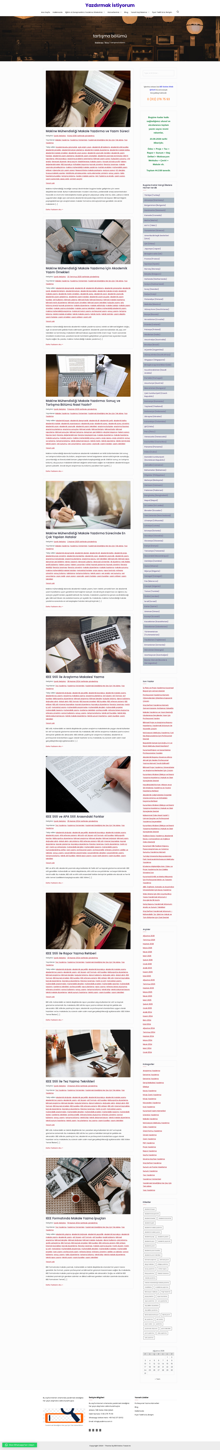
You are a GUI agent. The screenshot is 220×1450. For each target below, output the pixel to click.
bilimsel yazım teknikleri (97, 302)
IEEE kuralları (101, 701)
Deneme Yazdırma (151, 1074)
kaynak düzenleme (82, 704)
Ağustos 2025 (149, 980)
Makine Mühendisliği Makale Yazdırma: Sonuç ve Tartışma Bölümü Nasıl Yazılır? (83, 403)
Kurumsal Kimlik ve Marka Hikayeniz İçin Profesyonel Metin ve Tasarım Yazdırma (158, 879)
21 (163, 1367)
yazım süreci (120, 176)
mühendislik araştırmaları (77, 707)
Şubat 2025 (148, 1004)
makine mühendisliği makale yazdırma (81, 167)
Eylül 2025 (147, 976)
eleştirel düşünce (110, 432)
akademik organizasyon (70, 423)
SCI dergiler (120, 170)
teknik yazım (51, 444)
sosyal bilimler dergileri (96, 853)
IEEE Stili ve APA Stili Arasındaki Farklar (75, 817)
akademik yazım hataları (79, 297)
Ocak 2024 (147, 1052)
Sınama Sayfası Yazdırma (154, 1159)
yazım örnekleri (64, 317)
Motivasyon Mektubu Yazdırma (156, 1123)
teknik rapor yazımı (83, 856)
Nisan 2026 (147, 952)
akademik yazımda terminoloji (110, 156)
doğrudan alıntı (52, 701)
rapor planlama (88, 986)
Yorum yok (50, 183)
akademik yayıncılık (115, 294)
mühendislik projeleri (114, 707)
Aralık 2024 (147, 1012)
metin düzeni (117, 1246)
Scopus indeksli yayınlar (55, 173)
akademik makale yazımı (116, 693)
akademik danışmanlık (65, 288)
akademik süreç (86, 294)
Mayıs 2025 (147, 992)
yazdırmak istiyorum (151, 1328)
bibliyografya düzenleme (63, 698)
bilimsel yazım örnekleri (77, 302)
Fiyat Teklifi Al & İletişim (162, 12)
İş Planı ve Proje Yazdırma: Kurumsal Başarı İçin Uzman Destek (158, 689)
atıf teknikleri (102, 559)
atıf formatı (117, 696)
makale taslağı (112, 305)
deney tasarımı (71, 562)
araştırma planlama (54, 429)
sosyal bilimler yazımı (115, 853)
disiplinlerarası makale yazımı (90, 161)
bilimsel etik (112, 559)
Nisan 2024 (147, 1044)
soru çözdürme (162, 1301)
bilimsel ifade (83, 300)
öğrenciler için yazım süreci (63, 170)
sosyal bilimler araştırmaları (76, 853)
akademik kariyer (73, 291)
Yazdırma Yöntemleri (78, 140)
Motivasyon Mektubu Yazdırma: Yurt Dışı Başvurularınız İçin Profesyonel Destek (158, 735)
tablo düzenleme (72, 1254)
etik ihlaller (125, 562)
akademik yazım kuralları (152, 1250)
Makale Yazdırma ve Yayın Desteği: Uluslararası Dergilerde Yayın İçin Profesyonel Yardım (158, 715)
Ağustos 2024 (149, 1028)
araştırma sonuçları (71, 429)
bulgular (99, 1240)
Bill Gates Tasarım (122, 1446)
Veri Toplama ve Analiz (104, 176)
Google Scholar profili (111, 161)
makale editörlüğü (97, 305)
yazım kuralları (103, 576)
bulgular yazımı (113, 302)
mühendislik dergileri (96, 707)
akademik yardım (163, 1237)
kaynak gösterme (66, 305)
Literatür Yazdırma (151, 1115)
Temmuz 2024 (149, 1032)
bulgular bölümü (109, 698)
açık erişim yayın (84, 147)
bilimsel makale (88, 1240)
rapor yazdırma (149, 1301)
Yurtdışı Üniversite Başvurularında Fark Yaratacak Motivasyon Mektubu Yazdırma (158, 859)
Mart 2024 (147, 1048)
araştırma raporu (89, 559)
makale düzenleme (81, 305)
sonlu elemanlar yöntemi (97, 173)
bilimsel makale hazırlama (114, 300)
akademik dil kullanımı (101, 147)
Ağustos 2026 (149, 936)
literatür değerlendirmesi (67, 435)
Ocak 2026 (147, 964)
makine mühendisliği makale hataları (61, 570)
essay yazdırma (150, 1269)
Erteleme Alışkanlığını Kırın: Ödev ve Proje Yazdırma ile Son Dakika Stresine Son (158, 869)
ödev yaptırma (162, 1333)
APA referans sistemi (68, 835)
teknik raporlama (108, 441)
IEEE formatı (74, 701)
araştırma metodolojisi (55, 559)
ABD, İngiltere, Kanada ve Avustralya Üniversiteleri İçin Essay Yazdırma (158, 888)
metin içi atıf (101, 981)
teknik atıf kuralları (109, 713)
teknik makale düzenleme (75, 716)
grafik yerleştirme (53, 1243)
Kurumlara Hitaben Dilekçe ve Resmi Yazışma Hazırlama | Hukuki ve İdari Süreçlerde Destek (158, 777)
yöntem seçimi (76, 179)
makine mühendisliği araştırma (58, 311)
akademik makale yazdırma (153, 1227)
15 (167, 1363)
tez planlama (82, 1120)
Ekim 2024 (147, 1020)
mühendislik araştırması (71, 1249)
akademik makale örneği (108, 291)
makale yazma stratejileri (64, 308)
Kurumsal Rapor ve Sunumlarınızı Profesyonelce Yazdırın (157, 751)
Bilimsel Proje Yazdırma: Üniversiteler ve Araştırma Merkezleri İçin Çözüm (158, 769)
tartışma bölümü (68, 176)
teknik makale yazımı (81, 314)
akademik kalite (120, 420)
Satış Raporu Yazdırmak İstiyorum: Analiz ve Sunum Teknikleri (157, 905)
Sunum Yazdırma (150, 1171)
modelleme (148, 1287)
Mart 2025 (147, 1000)
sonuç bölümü (60, 573)
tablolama (71, 573)
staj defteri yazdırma (151, 1310)
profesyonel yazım (99, 311)
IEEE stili (55, 704)
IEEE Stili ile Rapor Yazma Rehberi (71, 953)
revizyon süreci (109, 170)
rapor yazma (100, 986)
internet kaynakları (66, 704)
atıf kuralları (109, 835)
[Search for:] (158, 73)
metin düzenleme (111, 844)
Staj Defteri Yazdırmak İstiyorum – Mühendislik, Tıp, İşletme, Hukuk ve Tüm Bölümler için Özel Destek (157, 914)
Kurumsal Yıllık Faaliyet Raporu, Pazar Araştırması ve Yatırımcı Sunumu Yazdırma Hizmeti (156, 849)
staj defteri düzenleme (151, 1305)
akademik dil (80, 288)
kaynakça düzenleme (100, 704)
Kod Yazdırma (149, 1107)
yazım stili (87, 317)
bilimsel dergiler (95, 698)
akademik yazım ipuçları (99, 297)
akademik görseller (53, 150)
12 (154, 1363)
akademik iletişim (58, 291)
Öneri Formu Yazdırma (152, 1131)
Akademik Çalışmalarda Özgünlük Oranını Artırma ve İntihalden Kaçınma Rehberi (157, 798)
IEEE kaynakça (66, 164)
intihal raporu (162, 1269)
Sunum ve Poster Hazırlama (155, 1167)
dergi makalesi (149, 1264)
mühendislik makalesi (107, 1249)
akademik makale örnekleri (57, 153)
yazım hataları (51, 317)
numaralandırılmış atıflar (56, 850)
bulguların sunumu (118, 159)
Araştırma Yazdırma (151, 1070)
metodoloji (56, 1249)
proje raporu (106, 438)
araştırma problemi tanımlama (80, 159)
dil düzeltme (115, 562)
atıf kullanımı (58, 300)
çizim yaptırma (149, 1333)
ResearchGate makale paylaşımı (89, 170)
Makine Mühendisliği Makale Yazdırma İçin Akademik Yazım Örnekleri (86, 270)
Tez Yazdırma (60, 686)
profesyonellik (101, 710)
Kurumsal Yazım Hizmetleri (154, 1111)
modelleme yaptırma (161, 1287)
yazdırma (159, 1324)
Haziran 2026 (148, 944)
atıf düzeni (107, 696)
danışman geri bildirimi (93, 432)
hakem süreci (123, 432)
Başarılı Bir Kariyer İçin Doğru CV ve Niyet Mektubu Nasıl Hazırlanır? (157, 744)
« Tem (157, 1379)
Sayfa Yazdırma (150, 1155)
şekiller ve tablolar (114, 1252)
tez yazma (93, 1120)
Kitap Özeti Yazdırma (152, 1094)
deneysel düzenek (59, 161)
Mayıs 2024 (147, 1040)
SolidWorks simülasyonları (76, 173)
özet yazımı (71, 850)
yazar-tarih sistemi (100, 856)
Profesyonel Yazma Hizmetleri (147, 1403)
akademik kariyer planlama (73, 150)
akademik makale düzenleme (97, 150)
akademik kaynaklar (89, 291)
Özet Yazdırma (149, 1139)
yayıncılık (96, 444)
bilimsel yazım (122, 838)
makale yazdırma (150, 1278)
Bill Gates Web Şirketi (104, 1410)
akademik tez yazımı (54, 696)
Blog (126, 12)
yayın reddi (60, 576)
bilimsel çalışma (70, 300)
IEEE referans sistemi (115, 701)
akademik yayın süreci (78, 153)
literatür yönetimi (75, 567)
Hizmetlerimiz (113, 12)
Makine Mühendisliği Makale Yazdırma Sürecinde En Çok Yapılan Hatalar (85, 535)
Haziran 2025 (148, 988)
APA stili (81, 835)
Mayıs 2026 (147, 948)
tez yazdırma (149, 1319)
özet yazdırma (149, 1338)
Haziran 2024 (148, 1036)
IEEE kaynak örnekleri (88, 701)
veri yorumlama (74, 444)
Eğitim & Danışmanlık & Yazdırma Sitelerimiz (84, 12)
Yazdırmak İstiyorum (110, 5)
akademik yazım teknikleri (86, 426)
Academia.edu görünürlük (66, 147)
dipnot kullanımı (123, 698)
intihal (87, 564)
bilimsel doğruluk (109, 838)
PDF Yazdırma (149, 1143)
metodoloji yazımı (59, 707)
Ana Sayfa (45, 12)
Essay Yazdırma (149, 1090)
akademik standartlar (75, 556)
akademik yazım (122, 556)
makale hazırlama (121, 435)
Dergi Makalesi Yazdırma (153, 1082)
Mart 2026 (147, 956)
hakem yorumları (78, 564)
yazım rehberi (76, 317)
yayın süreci (86, 444)
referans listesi (85, 1252)
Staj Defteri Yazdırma (152, 1163)
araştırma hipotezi (121, 426)
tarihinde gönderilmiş (80, 136)
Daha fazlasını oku (53, 209)
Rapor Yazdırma (150, 1151)
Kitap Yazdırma (149, 1098)
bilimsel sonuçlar (62, 432)
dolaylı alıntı (64, 701)
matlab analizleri (104, 167)
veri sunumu (62, 444)
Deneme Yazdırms (151, 1078)
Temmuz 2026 (149, 940)
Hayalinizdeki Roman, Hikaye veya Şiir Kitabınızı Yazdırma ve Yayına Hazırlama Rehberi (157, 787)
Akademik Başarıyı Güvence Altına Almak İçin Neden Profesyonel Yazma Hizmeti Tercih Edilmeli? (157, 760)
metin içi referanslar (58, 847)
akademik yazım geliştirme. (57, 297)
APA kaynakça (61, 159)
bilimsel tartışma (76, 432)
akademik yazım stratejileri (86, 156)
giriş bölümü (74, 841)
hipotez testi (51, 435)
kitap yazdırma (149, 1273)
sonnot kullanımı (68, 713)
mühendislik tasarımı (54, 710)
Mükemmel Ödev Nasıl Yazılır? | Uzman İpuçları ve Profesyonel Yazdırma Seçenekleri (156, 818)
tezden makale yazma (85, 176)
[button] (104, 12)
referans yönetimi (53, 713)
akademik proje (87, 423)
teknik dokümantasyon (80, 441)
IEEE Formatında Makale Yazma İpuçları (76, 1218)
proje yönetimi (118, 438)
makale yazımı (66, 438)
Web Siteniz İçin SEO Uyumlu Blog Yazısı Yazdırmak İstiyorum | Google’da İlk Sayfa (157, 897)
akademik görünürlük (113, 288)
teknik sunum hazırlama (97, 716)
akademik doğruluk (64, 693)
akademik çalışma (63, 1234)
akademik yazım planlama (63, 156)
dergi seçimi (72, 161)
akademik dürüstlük (165, 1218)
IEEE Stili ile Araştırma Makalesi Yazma (75, 677)
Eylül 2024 (147, 1024)
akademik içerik (106, 420)
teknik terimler (107, 314)
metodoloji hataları (84, 570)
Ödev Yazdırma (149, 1127)
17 (145, 1367)
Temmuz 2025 (149, 984)
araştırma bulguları (105, 426)
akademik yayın (100, 294)
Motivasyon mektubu (151, 1292)
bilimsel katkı (110, 429)
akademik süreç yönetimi (118, 423)
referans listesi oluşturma (118, 710)
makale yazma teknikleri (85, 308)
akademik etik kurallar (119, 147)
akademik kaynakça (97, 693)
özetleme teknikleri (87, 710)
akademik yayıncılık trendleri (99, 153)
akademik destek (82, 553)
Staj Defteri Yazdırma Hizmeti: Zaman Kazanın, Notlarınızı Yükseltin (158, 706)
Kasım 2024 (148, 1016)
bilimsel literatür (96, 300)
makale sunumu (52, 438)
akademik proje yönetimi (56, 556)
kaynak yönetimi (96, 164)
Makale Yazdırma (62, 140)
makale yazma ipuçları (102, 1246)
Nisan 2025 (147, 996)
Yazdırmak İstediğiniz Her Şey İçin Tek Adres (105, 140)
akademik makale (53, 423)
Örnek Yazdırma (150, 1135)
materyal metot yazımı (81, 311)
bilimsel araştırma (81, 698)
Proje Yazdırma (149, 1147)
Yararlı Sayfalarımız (139, 12)
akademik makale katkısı (120, 150)
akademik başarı (62, 420)
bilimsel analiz (85, 429)
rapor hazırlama (162, 1296)
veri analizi (105, 573)
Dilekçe (146, 1086)
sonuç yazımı (114, 173)
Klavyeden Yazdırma (152, 1102)
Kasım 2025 (148, 972)
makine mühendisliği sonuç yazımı (87, 438)
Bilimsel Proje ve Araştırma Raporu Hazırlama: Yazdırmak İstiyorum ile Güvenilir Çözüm (157, 725)
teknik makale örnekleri (62, 314)
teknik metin (95, 314)
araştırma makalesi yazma (74, 696)
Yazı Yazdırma (149, 1190)
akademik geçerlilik (80, 693)
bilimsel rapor (123, 559)
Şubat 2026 (148, 960)
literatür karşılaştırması (87, 435)
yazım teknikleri (119, 444)
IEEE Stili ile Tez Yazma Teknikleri (70, 1081)
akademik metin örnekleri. (69, 294)
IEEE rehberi (102, 978)
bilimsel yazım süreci (101, 159)
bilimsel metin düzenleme (56, 302)
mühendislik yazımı (71, 710)
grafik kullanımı (52, 564)
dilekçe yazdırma (163, 1264)
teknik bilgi (121, 713)
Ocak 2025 (147, 1008)
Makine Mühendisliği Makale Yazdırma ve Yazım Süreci (87, 131)
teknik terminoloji (123, 441)
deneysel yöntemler (101, 562)
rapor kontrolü (109, 570)
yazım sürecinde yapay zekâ (57, 179)
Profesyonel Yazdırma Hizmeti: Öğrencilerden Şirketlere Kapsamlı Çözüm (157, 698)
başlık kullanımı (109, 1237)
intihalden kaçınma (81, 164)
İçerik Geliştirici (60, 136)
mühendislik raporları (110, 984)
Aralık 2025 (147, 968)
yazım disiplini (119, 314)
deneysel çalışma (85, 562)
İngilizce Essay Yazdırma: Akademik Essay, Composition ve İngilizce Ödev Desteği (158, 838)
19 (154, 1367)
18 (150, 1367)
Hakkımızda (57, 12)
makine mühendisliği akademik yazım (111, 308)
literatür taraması (111, 164)
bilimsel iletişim (98, 429)
